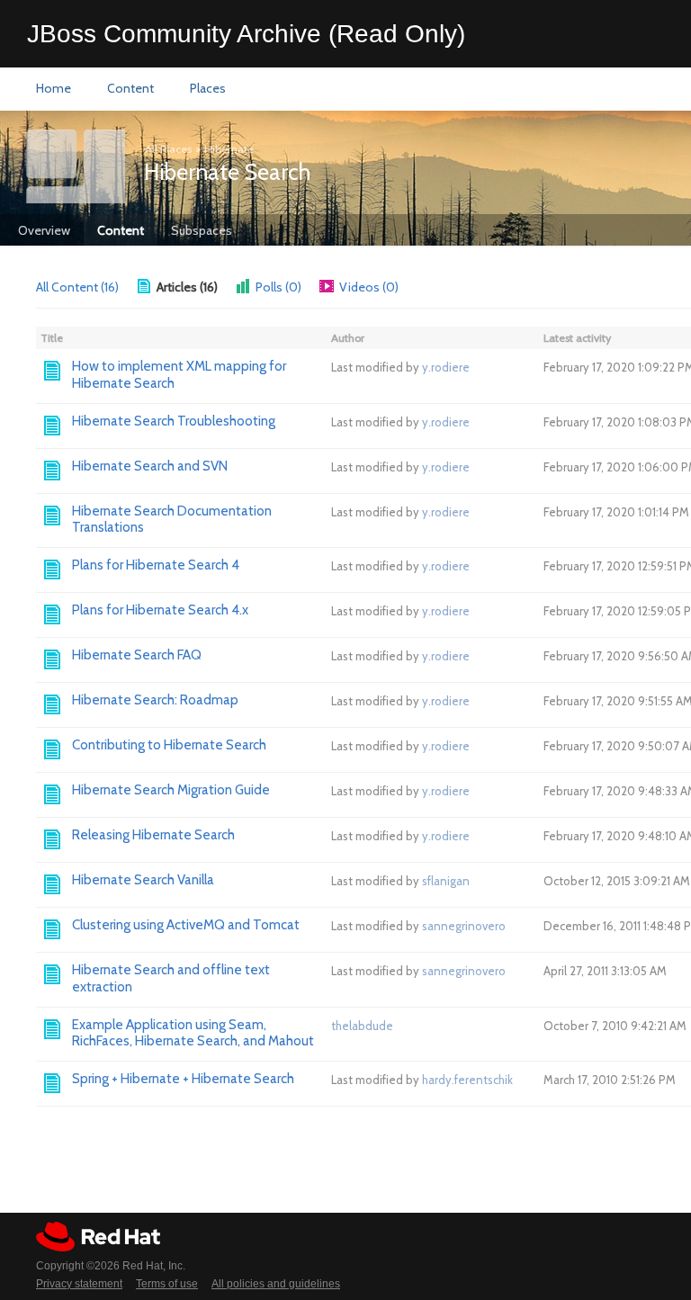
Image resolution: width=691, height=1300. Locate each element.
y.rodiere (446, 367)
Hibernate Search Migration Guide (171, 790)
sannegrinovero (464, 926)
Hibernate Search (227, 171)
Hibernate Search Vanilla (143, 880)
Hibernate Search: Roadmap (155, 700)
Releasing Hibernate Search (153, 835)
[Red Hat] (98, 1236)
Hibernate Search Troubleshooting (173, 421)
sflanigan (446, 881)
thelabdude (362, 1025)
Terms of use (167, 1284)
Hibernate (229, 149)
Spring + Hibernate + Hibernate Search (183, 1079)
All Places (168, 149)
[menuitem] (53, 89)
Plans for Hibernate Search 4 (155, 565)
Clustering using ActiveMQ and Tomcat (186, 925)
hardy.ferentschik (467, 1079)
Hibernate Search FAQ (137, 655)
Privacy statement (79, 1284)
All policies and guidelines (275, 1284)
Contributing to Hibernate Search (169, 745)
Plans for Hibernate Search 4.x (160, 610)
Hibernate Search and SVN (150, 466)
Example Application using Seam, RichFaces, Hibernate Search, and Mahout (193, 1033)
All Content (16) (77, 287)
